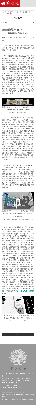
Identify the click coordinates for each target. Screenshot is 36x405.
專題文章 (11, 12)
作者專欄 (18, 12)
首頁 (4, 12)
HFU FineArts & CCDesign (21, 394)
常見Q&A (19, 399)
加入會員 (25, 399)
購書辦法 (31, 399)
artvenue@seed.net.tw (15, 387)
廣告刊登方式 (5, 399)
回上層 (18, 334)
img (12, 368)
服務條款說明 (13, 399)
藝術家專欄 (26, 12)
